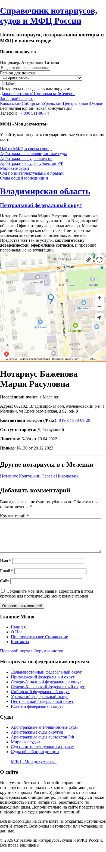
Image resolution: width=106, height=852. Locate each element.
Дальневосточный (17, 93)
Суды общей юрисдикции (24, 178)
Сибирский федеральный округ (40, 691)
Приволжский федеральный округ (43, 677)
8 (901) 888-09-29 (74, 420)
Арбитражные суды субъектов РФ (31, 163)
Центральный (75, 103)
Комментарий (14, 516)
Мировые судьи (14, 168)
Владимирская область (45, 191)
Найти (9, 83)
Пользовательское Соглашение (39, 636)
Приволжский (47, 93)
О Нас (16, 632)
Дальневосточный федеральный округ (46, 672)
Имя (5, 560)
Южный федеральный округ (37, 706)
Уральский (53, 103)
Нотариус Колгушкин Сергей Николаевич (39, 476)
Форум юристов (48, 651)
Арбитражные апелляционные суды (33, 153)
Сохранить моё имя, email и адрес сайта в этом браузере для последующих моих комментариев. (46, 593)
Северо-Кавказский (16, 101)
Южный (96, 103)
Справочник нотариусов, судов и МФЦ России (48, 16)
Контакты (20, 641)
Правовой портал (16, 651)
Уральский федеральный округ (39, 696)
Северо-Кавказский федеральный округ (48, 686)
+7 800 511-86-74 (33, 113)
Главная (18, 627)
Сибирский (32, 103)
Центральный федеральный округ (41, 205)
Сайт (4, 581)
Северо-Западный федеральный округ (46, 682)
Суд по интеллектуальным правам (32, 173)
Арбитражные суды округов (26, 158)
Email (6, 570)
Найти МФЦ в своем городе (26, 148)
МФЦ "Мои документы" (34, 761)
